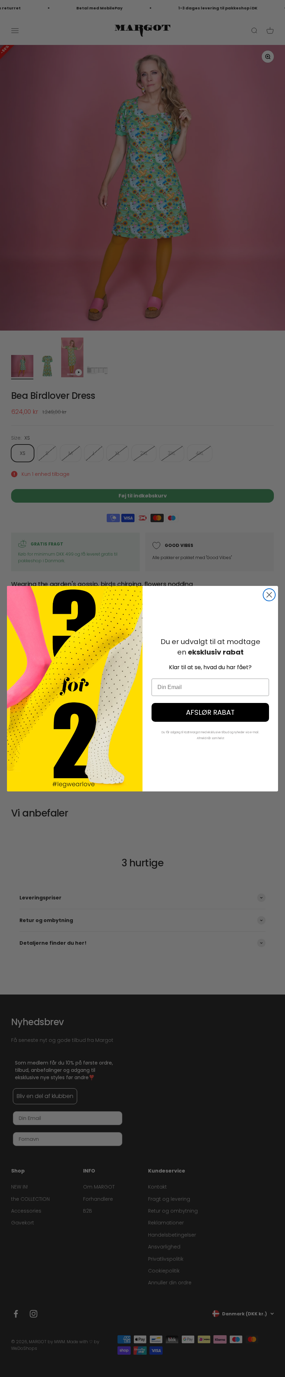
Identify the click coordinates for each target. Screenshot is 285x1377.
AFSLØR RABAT (210, 712)
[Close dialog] (269, 595)
